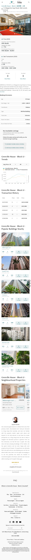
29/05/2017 (5, 210)
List (23, 494)
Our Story (6, 505)
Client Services (15, 492)
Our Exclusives (17, 494)
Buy (8, 494)
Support (15, 515)
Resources (15, 509)
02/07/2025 (5, 202)
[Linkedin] (17, 522)
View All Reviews (15, 472)
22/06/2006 (5, 218)
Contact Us (17, 517)
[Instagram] (10, 522)
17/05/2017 (5, 214)
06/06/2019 (5, 206)
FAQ (12, 517)
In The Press (19, 507)
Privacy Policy (10, 539)
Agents (15, 499)
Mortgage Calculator (15, 513)
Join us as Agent (19, 500)
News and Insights (9, 511)
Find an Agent (10, 500)
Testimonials (12, 507)
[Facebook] (13, 522)
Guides (25, 511)
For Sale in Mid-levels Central (15, 148)
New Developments (15, 496)
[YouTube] (20, 522)
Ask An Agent (18, 511)
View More (7, 79)
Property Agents (23, 505)
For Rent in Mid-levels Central (15, 144)
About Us (15, 503)
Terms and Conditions (19, 539)
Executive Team (14, 505)
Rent (11, 494)
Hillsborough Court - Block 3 (9, 400)
